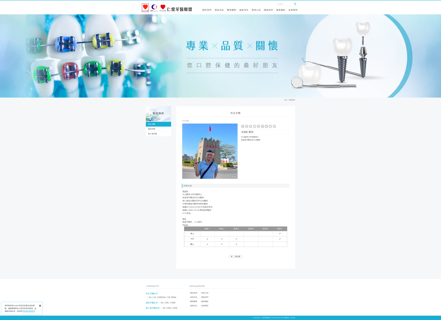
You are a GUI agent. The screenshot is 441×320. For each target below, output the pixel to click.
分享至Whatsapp (262, 126)
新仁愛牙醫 (152, 134)
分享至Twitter (246, 126)
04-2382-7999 (168, 302)
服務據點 (280, 10)
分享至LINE (254, 126)
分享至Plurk (250, 126)
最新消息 (219, 10)
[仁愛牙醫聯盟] (167, 7)
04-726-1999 (155, 297)
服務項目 (244, 10)
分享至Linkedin (258, 126)
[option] (209, 151)
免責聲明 (293, 10)
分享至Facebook (243, 126)
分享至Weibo (266, 126)
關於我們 (207, 10)
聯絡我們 (268, 10)
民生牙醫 (151, 124)
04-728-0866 (169, 297)
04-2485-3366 (170, 307)
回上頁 (237, 256)
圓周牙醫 (151, 129)
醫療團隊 (231, 10)
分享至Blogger (270, 126)
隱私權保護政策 (29, 311)
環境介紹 (256, 10)
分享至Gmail (274, 126)
